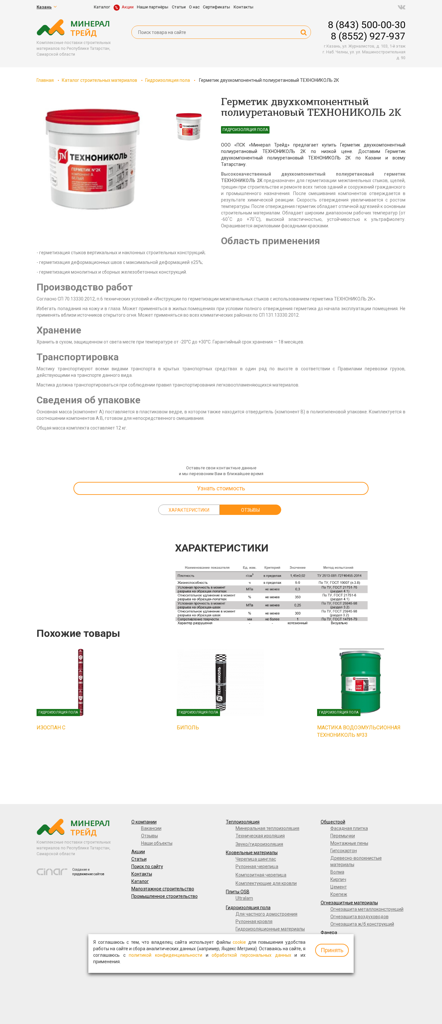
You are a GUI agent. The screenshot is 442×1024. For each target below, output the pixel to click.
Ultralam (244, 898)
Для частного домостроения (266, 914)
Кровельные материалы (252, 852)
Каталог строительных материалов (99, 80)
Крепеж (338, 894)
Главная (45, 80)
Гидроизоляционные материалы (270, 928)
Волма (337, 872)
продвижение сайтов (88, 874)
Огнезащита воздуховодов (359, 916)
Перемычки (342, 835)
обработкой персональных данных (251, 955)
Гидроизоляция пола (167, 80)
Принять (332, 950)
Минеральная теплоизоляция (267, 828)
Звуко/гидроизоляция (259, 844)
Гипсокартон (343, 850)
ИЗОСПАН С (51, 727)
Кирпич (338, 879)
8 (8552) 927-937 (368, 36)
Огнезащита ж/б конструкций (362, 924)
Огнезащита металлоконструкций (366, 909)
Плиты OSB (237, 891)
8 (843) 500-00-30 (366, 24)
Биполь (188, 727)
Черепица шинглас (256, 859)
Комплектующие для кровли (266, 883)
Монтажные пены (349, 843)
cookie (239, 942)
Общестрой (333, 821)
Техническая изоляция (260, 835)
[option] (95, 161)
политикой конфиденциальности (165, 955)
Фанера (329, 932)
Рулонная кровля (254, 921)
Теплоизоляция (243, 821)
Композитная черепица (261, 874)
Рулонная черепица (257, 866)
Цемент (338, 886)
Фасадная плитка (349, 828)
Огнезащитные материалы (349, 902)
